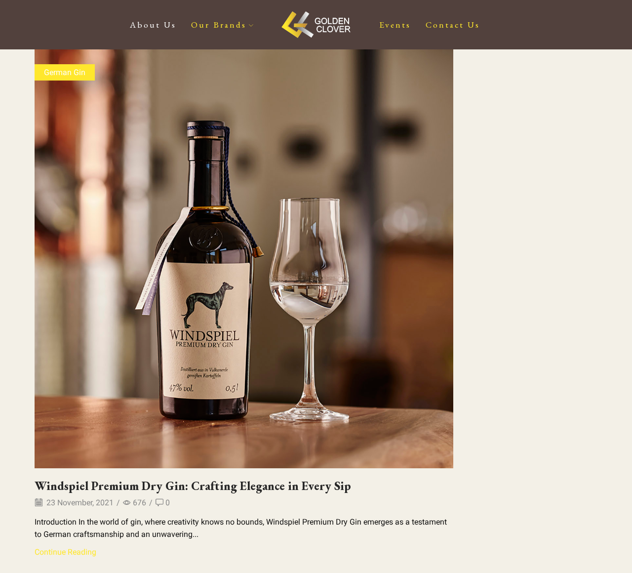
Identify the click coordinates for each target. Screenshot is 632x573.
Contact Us (453, 24)
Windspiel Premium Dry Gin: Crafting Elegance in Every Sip (193, 485)
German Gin (64, 72)
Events (395, 24)
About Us (153, 24)
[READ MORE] (244, 256)
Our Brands (218, 24)
